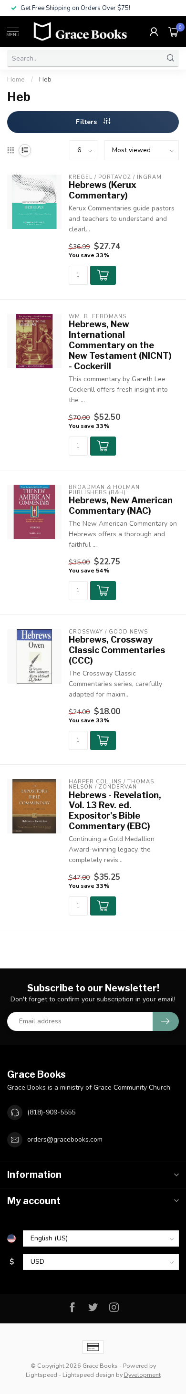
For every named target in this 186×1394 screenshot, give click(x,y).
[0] (173, 31)
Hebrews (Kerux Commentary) (102, 190)
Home (16, 79)
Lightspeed (41, 1375)
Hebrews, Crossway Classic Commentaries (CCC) (117, 650)
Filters (87, 121)
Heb (45, 79)
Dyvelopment (142, 1375)
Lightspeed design (88, 1375)
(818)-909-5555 (51, 1112)
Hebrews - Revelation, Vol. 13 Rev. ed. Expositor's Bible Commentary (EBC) (115, 811)
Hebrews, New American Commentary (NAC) (121, 505)
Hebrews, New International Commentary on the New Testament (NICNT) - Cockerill (120, 345)
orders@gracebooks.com (65, 1139)
